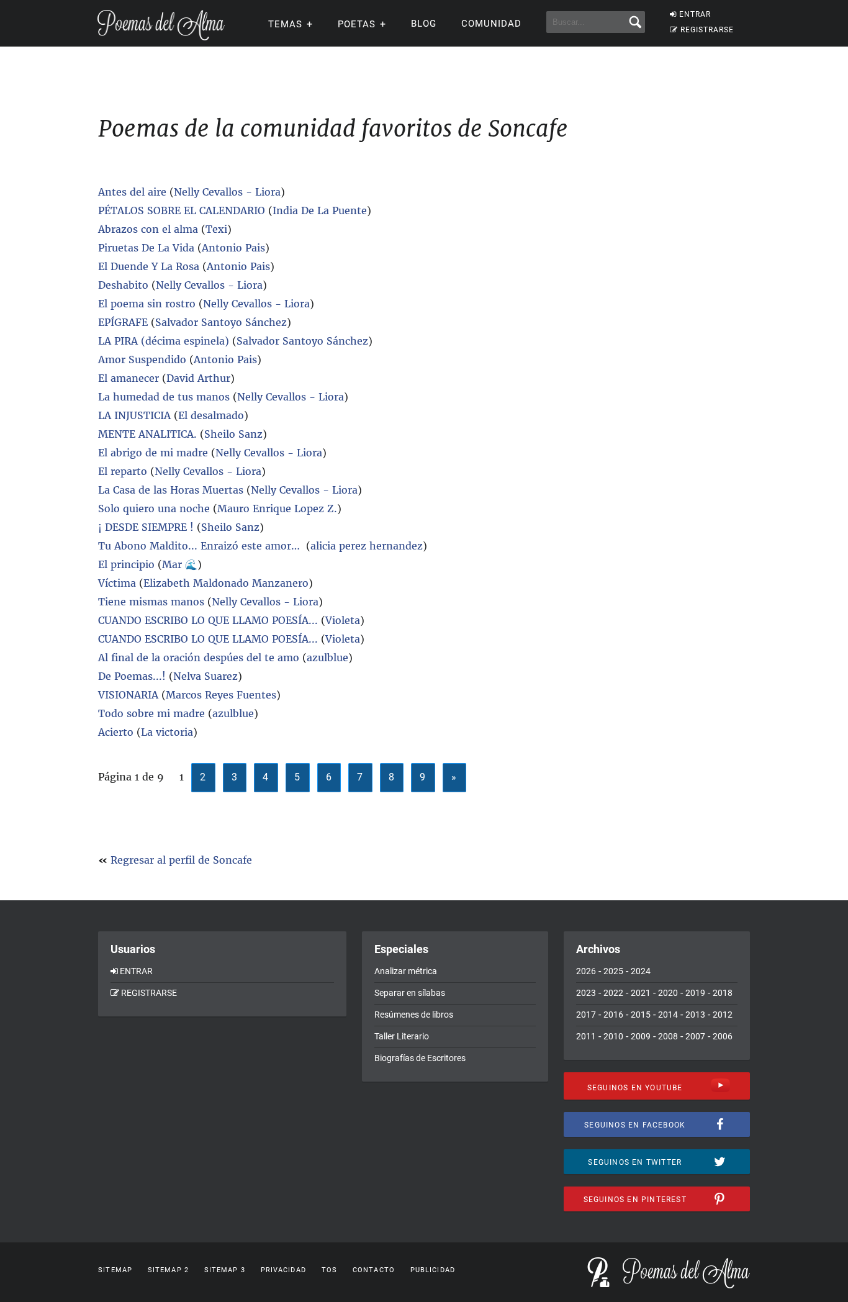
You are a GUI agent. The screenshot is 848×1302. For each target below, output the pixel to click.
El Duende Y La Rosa (150, 266)
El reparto (122, 471)
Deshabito (123, 285)
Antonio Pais (233, 248)
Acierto (117, 732)
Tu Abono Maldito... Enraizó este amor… (200, 546)
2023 (586, 992)
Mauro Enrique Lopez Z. (277, 508)
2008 (668, 1036)
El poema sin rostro (147, 303)
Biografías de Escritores (420, 1058)
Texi (216, 229)
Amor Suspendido (143, 359)
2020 (668, 992)
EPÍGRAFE (124, 322)
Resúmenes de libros (413, 1014)
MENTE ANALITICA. (147, 434)
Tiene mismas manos (151, 601)
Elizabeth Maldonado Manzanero (226, 583)
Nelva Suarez (205, 676)
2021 (641, 992)
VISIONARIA (128, 695)
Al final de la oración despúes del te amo (198, 657)
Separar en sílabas (409, 992)
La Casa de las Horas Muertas (170, 490)
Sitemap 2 (168, 1270)
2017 (586, 1014)
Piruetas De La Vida (146, 248)
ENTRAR (695, 14)
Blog (423, 23)
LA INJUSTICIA (134, 415)
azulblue (327, 657)
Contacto (374, 1270)
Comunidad (491, 23)
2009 (641, 1036)
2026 (586, 971)
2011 (586, 1036)
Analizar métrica (405, 971)
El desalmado (211, 415)
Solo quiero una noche (155, 508)
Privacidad (283, 1270)
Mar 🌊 (179, 564)
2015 (641, 1014)
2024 (641, 971)
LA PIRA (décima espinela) (163, 341)
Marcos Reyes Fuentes (221, 695)
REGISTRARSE (707, 29)
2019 (695, 992)
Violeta (342, 620)
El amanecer (130, 378)
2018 (723, 992)
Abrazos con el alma (149, 229)
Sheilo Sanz (233, 434)
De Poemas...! (132, 676)
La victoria (167, 732)
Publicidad (432, 1270)
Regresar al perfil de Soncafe (181, 860)
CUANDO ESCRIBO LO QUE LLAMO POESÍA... (208, 620)
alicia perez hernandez (366, 546)
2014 (668, 1014)
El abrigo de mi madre (153, 452)
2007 (695, 1036)
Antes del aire (132, 192)
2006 (723, 1036)
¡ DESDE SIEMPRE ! (146, 527)
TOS (329, 1270)
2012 (723, 1014)
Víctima (117, 583)
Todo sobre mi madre (151, 713)
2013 (695, 1014)
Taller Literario (401, 1036)
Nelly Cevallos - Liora (227, 192)
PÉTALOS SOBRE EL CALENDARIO (181, 210)
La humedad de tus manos (164, 397)
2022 (613, 992)
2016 (613, 1014)
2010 (613, 1036)
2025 (613, 971)
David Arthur (198, 378)
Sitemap (115, 1270)
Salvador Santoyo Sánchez (221, 322)
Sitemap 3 (224, 1270)
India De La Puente (320, 210)
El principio (128, 564)
